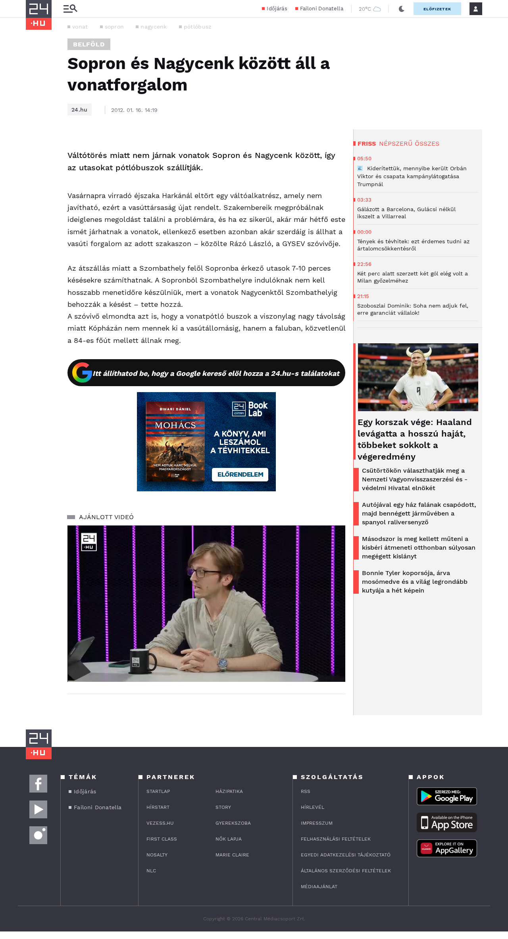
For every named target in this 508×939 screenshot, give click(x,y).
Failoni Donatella (321, 9)
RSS (305, 791)
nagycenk (153, 26)
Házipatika (229, 791)
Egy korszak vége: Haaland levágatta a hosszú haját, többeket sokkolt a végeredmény (415, 439)
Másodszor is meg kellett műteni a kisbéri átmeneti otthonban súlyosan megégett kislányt (418, 547)
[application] (206, 603)
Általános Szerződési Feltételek (346, 871)
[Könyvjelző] (34, 195)
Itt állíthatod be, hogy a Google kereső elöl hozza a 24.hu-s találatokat (215, 373)
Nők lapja (229, 839)
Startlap (158, 791)
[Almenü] (70, 9)
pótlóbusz (198, 26)
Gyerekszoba (233, 823)
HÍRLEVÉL (312, 807)
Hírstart (157, 807)
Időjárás (277, 9)
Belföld (89, 44)
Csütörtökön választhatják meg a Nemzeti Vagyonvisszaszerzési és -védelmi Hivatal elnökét (415, 479)
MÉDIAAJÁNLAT (319, 886)
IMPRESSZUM (317, 823)
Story (223, 807)
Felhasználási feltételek (336, 839)
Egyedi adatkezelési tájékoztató (346, 855)
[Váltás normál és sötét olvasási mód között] (401, 8)
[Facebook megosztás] (34, 150)
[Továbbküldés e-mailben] (34, 171)
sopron (114, 26)
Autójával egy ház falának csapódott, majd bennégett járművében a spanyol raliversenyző (419, 513)
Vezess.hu (160, 823)
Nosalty (156, 855)
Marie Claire (232, 855)
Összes (427, 143)
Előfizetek (437, 9)
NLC (151, 871)
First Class (161, 839)
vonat (80, 26)
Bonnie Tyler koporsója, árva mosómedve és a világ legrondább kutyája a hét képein (415, 581)
